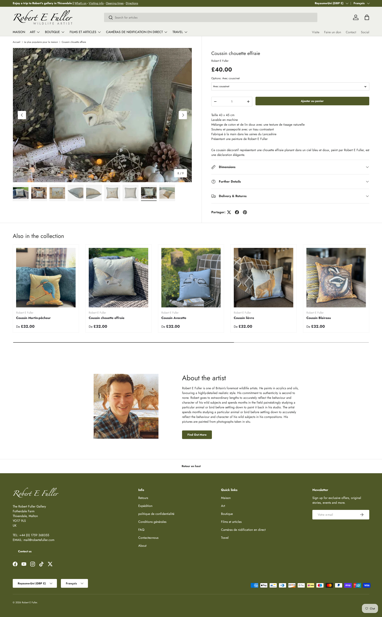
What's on (80, 3)
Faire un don (332, 32)
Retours (143, 498)
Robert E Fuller (220, 61)
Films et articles (83, 32)
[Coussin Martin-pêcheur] (46, 277)
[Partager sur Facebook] (237, 212)
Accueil (16, 42)
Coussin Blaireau (318, 318)
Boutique (52, 32)
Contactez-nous (148, 537)
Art (32, 32)
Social (365, 32)
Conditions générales (152, 521)
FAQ (141, 529)
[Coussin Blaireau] (336, 277)
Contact (351, 32)
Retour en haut (191, 466)
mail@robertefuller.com (38, 540)
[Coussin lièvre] (263, 277)
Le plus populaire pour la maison (41, 42)
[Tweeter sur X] (229, 212)
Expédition (145, 506)
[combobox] (211, 17)
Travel (177, 32)
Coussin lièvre (244, 318)
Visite (315, 32)
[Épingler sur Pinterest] (245, 212)
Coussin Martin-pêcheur (33, 318)
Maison (19, 32)
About (142, 545)
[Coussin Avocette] (191, 277)
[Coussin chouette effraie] (118, 277)
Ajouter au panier (312, 101)
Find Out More (197, 435)
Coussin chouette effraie (74, 42)
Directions (132, 3)
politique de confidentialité (156, 513)
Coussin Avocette (173, 318)
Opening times (115, 3)
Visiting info (96, 3)
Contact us (24, 551)
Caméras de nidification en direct (134, 32)
